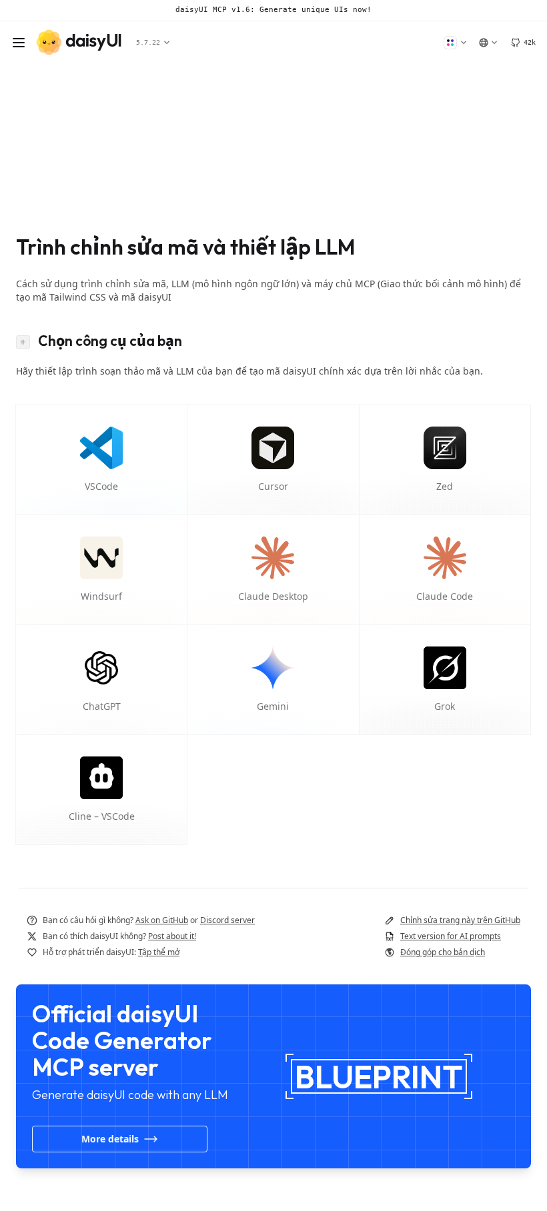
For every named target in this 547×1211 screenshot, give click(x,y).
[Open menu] (18, 42)
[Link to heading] (27, 340)
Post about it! (172, 936)
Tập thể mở (158, 952)
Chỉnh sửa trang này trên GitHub (460, 920)
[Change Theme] (455, 42)
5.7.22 (150, 42)
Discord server (227, 920)
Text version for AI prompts (450, 936)
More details (110, 1138)
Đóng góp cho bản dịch (442, 952)
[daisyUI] (78, 42)
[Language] (488, 42)
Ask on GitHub (161, 920)
